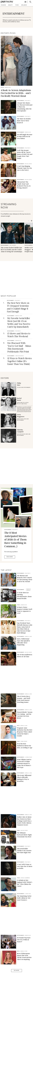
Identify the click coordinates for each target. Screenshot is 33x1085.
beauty (10, 5)
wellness (24, 5)
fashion (3, 5)
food (17, 5)
